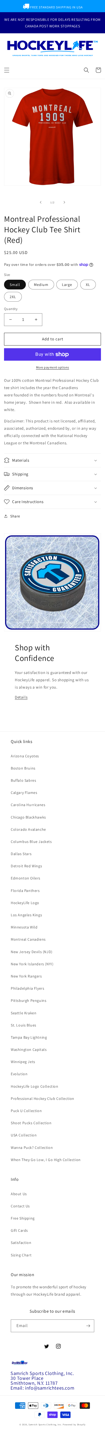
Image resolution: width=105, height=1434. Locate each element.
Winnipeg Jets (23, 1061)
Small (15, 284)
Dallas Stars (21, 853)
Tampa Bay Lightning (29, 1037)
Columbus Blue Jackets (31, 841)
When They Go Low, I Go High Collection (46, 1159)
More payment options (52, 367)
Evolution (19, 1073)
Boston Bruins (23, 768)
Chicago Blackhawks (28, 817)
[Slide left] (41, 202)
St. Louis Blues (23, 1025)
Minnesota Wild (24, 927)
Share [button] (15, 516)
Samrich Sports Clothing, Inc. (45, 1424)
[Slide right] (64, 202)
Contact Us (20, 1206)
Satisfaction (21, 1242)
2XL (13, 296)
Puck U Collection (26, 1110)
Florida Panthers (25, 890)
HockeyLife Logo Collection (34, 1086)
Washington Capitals (29, 1049)
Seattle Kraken (23, 1013)
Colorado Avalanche (28, 829)
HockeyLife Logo (25, 902)
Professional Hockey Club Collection (42, 1098)
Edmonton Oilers (25, 878)
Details (21, 697)
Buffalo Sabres (23, 780)
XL (88, 284)
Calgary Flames (24, 792)
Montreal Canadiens (28, 939)
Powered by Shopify (74, 1424)
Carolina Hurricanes (28, 804)
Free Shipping (23, 1218)
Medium (41, 284)
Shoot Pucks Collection (31, 1122)
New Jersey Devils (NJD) (31, 951)
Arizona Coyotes (25, 756)
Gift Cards (19, 1230)
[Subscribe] (88, 1325)
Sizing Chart (21, 1255)
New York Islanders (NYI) (32, 964)
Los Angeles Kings (26, 914)
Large (67, 284)
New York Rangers (26, 976)
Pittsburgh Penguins (28, 1000)
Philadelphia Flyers (27, 988)
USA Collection (24, 1135)
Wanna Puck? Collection (32, 1147)
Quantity (11, 309)
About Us (19, 1193)
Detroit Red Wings (26, 865)
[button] (7, 70)
